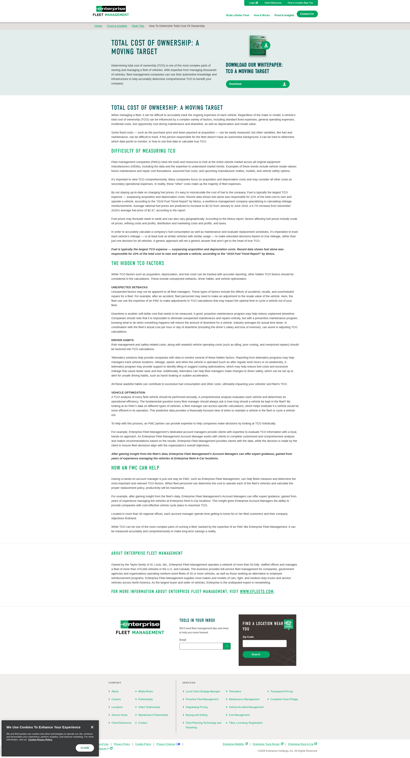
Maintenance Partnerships (153, 715)
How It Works (262, 15)
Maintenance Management (244, 699)
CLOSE (85, 747)
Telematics (235, 691)
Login (252, 3)
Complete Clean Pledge (284, 699)
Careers (116, 699)
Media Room (145, 691)
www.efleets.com (257, 591)
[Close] (92, 727)
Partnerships (145, 699)
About (115, 691)
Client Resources (273, 3)
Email (182, 639)
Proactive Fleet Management (202, 699)
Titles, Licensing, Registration (245, 722)
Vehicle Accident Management (246, 707)
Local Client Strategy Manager (203, 691)
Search (256, 654)
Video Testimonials (149, 707)
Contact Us (307, 13)
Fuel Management (239, 715)
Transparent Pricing (282, 691)
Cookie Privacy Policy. (40, 739)
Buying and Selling (196, 715)
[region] (50, 738)
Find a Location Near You (300, 3)
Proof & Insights (284, 15)
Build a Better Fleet (237, 15)
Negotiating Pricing (197, 707)
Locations (117, 707)
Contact (142, 722)
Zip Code (248, 637)
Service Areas (119, 715)
